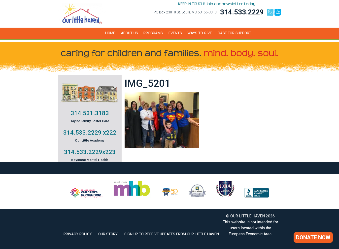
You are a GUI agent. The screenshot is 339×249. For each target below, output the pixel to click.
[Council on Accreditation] (225, 196)
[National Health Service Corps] (169, 196)
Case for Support (234, 33)
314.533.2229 (242, 12)
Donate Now (313, 237)
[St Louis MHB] (131, 196)
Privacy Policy (78, 234)
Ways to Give (199, 33)
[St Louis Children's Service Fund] (86, 196)
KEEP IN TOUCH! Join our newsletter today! (217, 3)
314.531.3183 (90, 113)
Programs (153, 33)
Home (110, 33)
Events (175, 33)
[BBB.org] (256, 196)
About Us (129, 33)
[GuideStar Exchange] (197, 196)
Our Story (108, 234)
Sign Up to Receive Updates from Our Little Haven (171, 234)
